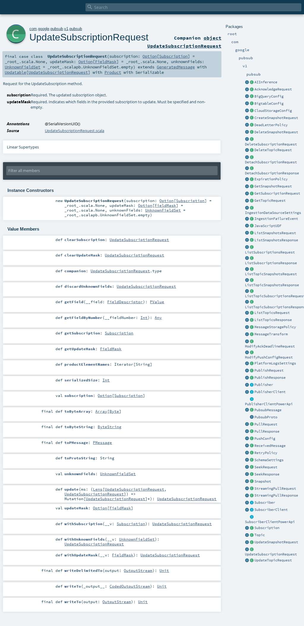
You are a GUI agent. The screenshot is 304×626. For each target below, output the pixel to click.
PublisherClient (270, 392)
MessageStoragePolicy (275, 327)
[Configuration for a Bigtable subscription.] (251, 103)
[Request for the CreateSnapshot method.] (251, 118)
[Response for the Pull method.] (251, 431)
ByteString (109, 426)
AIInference (265, 82)
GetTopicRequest (270, 200)
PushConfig (264, 438)
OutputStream (138, 570)
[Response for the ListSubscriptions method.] (251, 258)
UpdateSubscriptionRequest (271, 554)
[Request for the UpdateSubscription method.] (251, 549)
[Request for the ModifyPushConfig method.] (251, 352)
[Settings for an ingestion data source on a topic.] (251, 208)
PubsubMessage (267, 410)
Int (144, 317)
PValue (157, 301)
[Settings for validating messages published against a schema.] (251, 460)
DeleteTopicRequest (273, 150)
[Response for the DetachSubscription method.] (251, 168)
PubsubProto (265, 417)
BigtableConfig (269, 103)
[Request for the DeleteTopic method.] (251, 150)
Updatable (15, 72)
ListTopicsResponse (273, 320)
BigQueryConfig (269, 96)
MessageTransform (271, 334)
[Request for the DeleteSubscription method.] (251, 139)
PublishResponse (270, 377)
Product (112, 72)
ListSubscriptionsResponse (271, 263)
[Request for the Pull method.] (251, 424)
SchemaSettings (269, 460)
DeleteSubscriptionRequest (271, 144)
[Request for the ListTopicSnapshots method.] (251, 269)
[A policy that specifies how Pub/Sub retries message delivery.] (251, 453)
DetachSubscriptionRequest (271, 162)
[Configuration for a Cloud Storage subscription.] (251, 111)
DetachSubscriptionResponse (272, 173)
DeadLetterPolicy (271, 125)
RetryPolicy (265, 453)
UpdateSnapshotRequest (276, 542)
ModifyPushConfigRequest (269, 357)
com (33, 28)
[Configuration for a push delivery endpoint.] (251, 438)
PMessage (102, 442)
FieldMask (105, 61)
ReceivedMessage (270, 446)
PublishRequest (269, 370)
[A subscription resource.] (251, 528)
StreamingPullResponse (276, 495)
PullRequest (265, 424)
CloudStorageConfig (273, 111)
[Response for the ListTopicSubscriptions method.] (251, 302)
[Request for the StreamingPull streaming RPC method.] (251, 488)
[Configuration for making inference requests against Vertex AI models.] (251, 82)
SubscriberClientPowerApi (270, 522)
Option (149, 56)
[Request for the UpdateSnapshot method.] (251, 542)
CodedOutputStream (130, 586)
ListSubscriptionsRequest (270, 252)
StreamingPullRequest (275, 488)
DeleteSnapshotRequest (276, 132)
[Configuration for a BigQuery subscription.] (251, 96)
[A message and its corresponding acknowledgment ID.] (251, 446)
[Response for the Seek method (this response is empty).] (251, 474)
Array (101, 411)
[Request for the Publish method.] (251, 370)
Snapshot (262, 481)
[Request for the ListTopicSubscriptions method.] (251, 291)
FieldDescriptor (125, 301)
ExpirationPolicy (271, 179)
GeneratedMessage (176, 67)
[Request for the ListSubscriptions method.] (251, 247)
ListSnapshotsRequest (275, 233)
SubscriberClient (271, 510)
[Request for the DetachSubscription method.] (251, 157)
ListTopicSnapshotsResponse (272, 285)
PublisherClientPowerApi (269, 404)
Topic (259, 535)
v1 (66, 28)
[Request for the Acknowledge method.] (251, 89)
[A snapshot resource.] (251, 481)
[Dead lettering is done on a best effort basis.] (251, 125)
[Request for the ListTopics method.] (251, 313)
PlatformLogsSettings (275, 363)
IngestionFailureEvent (276, 219)
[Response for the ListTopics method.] (251, 320)
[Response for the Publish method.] (251, 377)
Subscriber (264, 502)
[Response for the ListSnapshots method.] (251, 240)
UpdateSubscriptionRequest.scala (74, 130)
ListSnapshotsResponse (276, 240)
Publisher (263, 385)
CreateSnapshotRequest (276, 118)
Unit (164, 570)
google (43, 28)
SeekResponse (266, 474)
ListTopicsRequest (272, 313)
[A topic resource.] (251, 535)
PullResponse (266, 431)
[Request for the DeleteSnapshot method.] (251, 132)
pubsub (56, 28)
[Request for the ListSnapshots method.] (251, 233)
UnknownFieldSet (22, 67)
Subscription (266, 528)
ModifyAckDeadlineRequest (270, 346)
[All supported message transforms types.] (251, 334)
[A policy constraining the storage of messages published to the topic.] (251, 327)
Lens (97, 489)
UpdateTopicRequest (273, 560)
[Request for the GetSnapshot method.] (251, 186)
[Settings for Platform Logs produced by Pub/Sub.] (251, 363)
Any (158, 317)
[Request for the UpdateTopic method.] (251, 560)
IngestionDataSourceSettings (273, 213)
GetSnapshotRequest (273, 186)
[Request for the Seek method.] (251, 467)
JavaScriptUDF (267, 226)
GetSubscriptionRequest (277, 193)
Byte (114, 411)
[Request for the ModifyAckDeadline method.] (251, 341)
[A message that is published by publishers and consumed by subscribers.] (251, 410)
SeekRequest (265, 467)
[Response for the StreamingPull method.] (251, 495)
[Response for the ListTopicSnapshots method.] (251, 280)
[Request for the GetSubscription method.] (251, 193)
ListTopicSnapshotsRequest (271, 274)
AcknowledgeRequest (273, 89)
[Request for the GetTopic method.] (251, 200)
